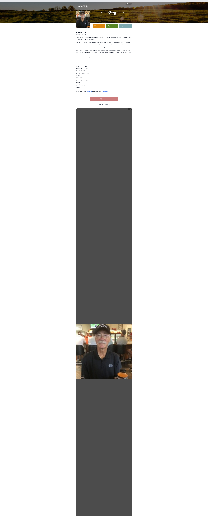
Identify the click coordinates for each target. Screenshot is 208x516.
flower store (105, 91)
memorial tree (89, 91)
